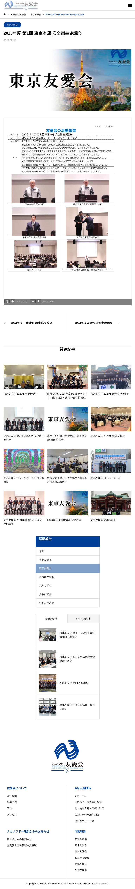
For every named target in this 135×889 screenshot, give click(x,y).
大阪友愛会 (45, 594)
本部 (41, 551)
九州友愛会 (45, 585)
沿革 (9, 808)
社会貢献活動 (46, 603)
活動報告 (80, 831)
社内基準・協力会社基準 (88, 802)
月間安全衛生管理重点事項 (22, 845)
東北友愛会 (45, 559)
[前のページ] (7, 301)
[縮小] (33, 301)
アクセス (12, 814)
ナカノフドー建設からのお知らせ (28, 831)
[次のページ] (12, 301)
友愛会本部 (81, 839)
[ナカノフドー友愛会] (21, 5)
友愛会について (17, 788)
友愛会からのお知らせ (19, 839)
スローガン (81, 796)
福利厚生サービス (84, 820)
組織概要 (12, 802)
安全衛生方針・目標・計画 (89, 808)
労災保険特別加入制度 (87, 814)
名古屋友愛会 (46, 577)
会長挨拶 (12, 796)
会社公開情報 (83, 788)
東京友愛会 (12, 25)
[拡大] (38, 301)
